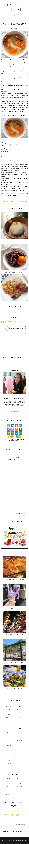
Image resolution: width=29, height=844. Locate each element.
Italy (9, 760)
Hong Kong (19, 758)
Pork (24, 310)
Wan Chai (8, 786)
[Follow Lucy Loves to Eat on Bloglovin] (14, 412)
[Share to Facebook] (18, 306)
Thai (9, 740)
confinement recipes (21, 201)
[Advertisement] (14, 491)
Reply (26, 333)
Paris (19, 763)
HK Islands (19, 778)
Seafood (8, 717)
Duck (18, 706)
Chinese (5, 310)
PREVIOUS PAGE (23, 362)
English (9, 745)
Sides (18, 717)
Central (9, 778)
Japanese (19, 732)
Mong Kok (8, 781)
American (8, 743)
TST (8, 783)
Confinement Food (13, 310)
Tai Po (19, 783)
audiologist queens (9, 327)
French (9, 737)
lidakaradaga (9, 321)
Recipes (14, 312)
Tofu (8, 720)
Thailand (19, 766)
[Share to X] (15, 306)
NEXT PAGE (5, 362)
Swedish (19, 737)
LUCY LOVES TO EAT (14, 7)
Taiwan (8, 766)
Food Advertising (19, 513)
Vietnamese (19, 740)
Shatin (19, 781)
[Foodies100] (14, 815)
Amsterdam (9, 758)
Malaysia (8, 763)
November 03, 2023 (20, 321)
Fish (8, 709)
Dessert (8, 706)
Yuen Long (19, 786)
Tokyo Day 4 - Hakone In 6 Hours (14, 662)
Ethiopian (19, 743)
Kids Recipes (19, 709)
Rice (19, 714)
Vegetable (18, 720)
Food (20, 310)
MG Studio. (25, 840)
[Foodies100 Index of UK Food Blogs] (14, 814)
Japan (19, 760)
